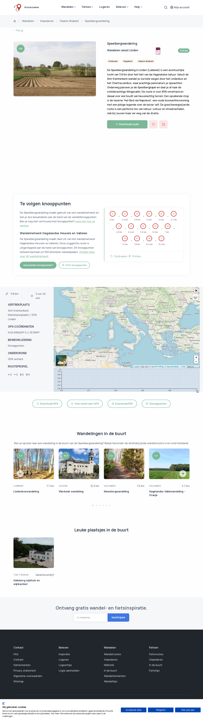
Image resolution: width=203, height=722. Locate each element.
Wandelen (67, 7)
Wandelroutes (112, 654)
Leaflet (136, 366)
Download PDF (123, 403)
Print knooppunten (75, 265)
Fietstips (154, 670)
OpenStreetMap (157, 366)
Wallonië (109, 665)
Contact (18, 659)
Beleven (121, 7)
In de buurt (110, 670)
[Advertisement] (101, 160)
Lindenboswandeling (26, 491)
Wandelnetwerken (115, 676)
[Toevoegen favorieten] (153, 124)
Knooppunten (157, 403)
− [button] (196, 361)
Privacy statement (24, 670)
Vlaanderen (47, 21)
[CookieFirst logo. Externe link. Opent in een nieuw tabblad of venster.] (3, 703)
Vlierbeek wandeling (71, 491)
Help (137, 7)
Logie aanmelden (69, 670)
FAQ (15, 654)
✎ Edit (182, 366)
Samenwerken (21, 665)
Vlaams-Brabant (69, 21)
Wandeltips (110, 681)
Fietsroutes (156, 654)
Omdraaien (120, 256)
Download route (129, 124)
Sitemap (18, 681)
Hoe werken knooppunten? (38, 265)
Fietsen (86, 7)
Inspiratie (64, 654)
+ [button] (196, 357)
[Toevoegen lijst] (163, 124)
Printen (136, 256)
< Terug (18, 30)
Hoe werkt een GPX (86, 403)
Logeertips (65, 665)
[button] (196, 291)
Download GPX (48, 403)
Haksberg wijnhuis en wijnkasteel (26, 582)
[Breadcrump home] (14, 21)
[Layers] (195, 297)
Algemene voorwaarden (27, 676)
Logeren (104, 7)
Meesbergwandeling (116, 491)
